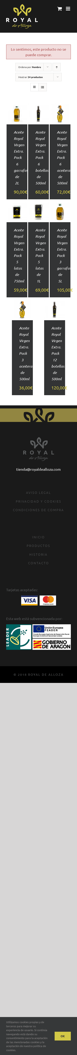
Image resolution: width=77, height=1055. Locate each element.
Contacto (38, 563)
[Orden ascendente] (57, 67)
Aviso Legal (38, 492)
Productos (38, 545)
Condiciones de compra (38, 510)
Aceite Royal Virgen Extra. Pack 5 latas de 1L (40, 255)
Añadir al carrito (17, 108)
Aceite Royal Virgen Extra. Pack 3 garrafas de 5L (64, 255)
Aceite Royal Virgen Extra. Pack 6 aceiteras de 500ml (64, 157)
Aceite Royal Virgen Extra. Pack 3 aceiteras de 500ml (26, 353)
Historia (38, 554)
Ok (63, 1036)
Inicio (38, 537)
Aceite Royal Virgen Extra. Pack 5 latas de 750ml (19, 255)
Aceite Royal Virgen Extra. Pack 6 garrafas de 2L (21, 157)
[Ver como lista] (43, 87)
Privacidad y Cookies (38, 501)
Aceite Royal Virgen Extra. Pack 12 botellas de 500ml (57, 353)
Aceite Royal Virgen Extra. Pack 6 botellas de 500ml (41, 157)
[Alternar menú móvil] (68, 8)
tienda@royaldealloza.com (38, 469)
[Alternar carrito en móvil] (59, 8)
